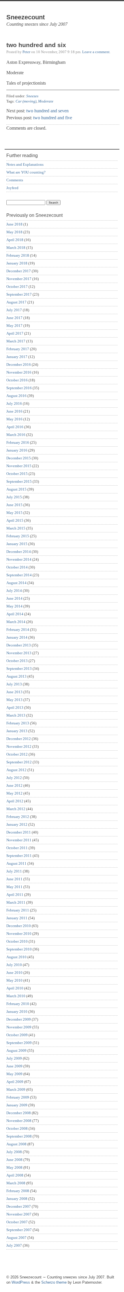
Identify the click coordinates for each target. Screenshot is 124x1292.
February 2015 (17, 536)
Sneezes (32, 96)
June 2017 (14, 318)
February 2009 (17, 1097)
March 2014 (15, 622)
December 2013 (18, 645)
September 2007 (19, 1230)
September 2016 (19, 388)
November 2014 (18, 559)
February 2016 (17, 442)
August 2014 (16, 583)
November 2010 (18, 933)
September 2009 (19, 1043)
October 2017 (17, 286)
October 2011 (17, 848)
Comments (14, 180)
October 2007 (17, 1222)
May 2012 (14, 793)
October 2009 (17, 1035)
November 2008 (18, 1120)
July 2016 (14, 403)
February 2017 (17, 349)
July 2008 (14, 1152)
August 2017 (16, 302)
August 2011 (16, 863)
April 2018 (14, 240)
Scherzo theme (54, 1282)
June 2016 (14, 411)
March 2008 (15, 1183)
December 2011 (18, 832)
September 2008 (19, 1136)
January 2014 (16, 637)
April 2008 (14, 1175)
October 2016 (17, 380)
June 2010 (14, 972)
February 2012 (17, 816)
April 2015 (14, 520)
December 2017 (18, 271)
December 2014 (18, 551)
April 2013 (14, 707)
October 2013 (17, 661)
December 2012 (18, 739)
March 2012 (15, 809)
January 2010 (16, 1011)
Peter (26, 52)
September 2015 (19, 481)
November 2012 (18, 746)
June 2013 (14, 692)
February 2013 (17, 723)
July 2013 (14, 684)
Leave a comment (96, 52)
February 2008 (17, 1191)
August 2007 (16, 1237)
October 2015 (17, 473)
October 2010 (17, 941)
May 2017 (14, 325)
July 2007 (14, 1245)
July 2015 (14, 497)
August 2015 (16, 489)
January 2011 (16, 918)
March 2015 (15, 528)
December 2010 (18, 926)
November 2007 (18, 1214)
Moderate (45, 101)
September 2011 (19, 855)
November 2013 (18, 653)
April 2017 (14, 333)
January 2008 (16, 1198)
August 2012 (16, 770)
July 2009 (14, 1058)
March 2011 (15, 902)
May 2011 (14, 887)
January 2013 (16, 731)
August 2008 (16, 1144)
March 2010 (15, 996)
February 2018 (17, 255)
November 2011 (18, 840)
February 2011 (17, 910)
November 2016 (18, 372)
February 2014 (17, 629)
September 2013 (19, 668)
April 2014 (14, 614)
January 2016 (16, 450)
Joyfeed (12, 188)
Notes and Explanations (25, 164)
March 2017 (15, 341)
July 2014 (14, 590)
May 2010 (14, 980)
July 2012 (14, 777)
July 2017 (14, 310)
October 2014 (17, 567)
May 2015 (14, 512)
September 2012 (19, 762)
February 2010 (17, 1004)
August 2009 (16, 1050)
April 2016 (14, 427)
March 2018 (15, 247)
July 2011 (14, 871)
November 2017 (18, 279)
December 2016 (18, 364)
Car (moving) (26, 101)
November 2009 (18, 1027)
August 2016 (16, 396)
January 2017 (16, 357)
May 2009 (14, 1074)
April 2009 (14, 1082)
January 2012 (16, 824)
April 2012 (14, 801)
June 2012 (14, 785)
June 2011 (14, 879)
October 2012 (17, 754)
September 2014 (19, 575)
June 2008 (14, 1159)
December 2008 (18, 1113)
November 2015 (18, 466)
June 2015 (14, 505)
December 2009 (18, 1019)
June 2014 (14, 598)
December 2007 (18, 1206)
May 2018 (14, 232)
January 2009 (16, 1105)
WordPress (21, 1282)
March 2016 (15, 434)
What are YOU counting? (26, 172)
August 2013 (16, 676)
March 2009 (15, 1089)
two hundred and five (52, 117)
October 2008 (17, 1128)
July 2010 (14, 965)
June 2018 (14, 224)
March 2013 (15, 715)
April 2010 (14, 988)
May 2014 (14, 606)
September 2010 (19, 949)
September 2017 (19, 294)
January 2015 (16, 544)
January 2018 (16, 263)
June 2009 (14, 1066)
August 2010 (16, 957)
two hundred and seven (47, 110)
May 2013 (14, 700)
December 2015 (18, 458)
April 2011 (14, 894)
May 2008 (14, 1167)
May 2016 (14, 419)
